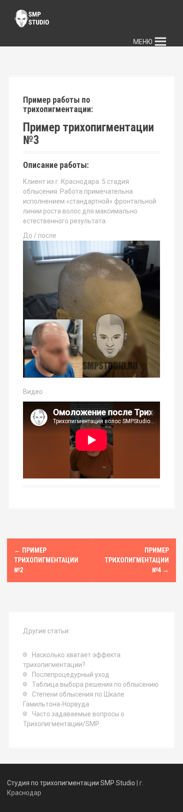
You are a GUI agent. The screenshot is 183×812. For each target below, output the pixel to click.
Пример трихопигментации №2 (46, 560)
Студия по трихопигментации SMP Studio (71, 783)
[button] (142, 41)
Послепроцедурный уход (70, 674)
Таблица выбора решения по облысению (95, 684)
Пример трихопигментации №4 (137, 560)
